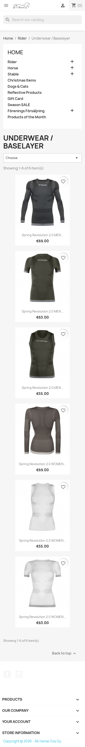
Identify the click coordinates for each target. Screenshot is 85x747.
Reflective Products (25, 92)
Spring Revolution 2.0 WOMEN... (42, 464)
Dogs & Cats (18, 86)
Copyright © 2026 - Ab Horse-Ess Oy (32, 741)
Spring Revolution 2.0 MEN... (42, 235)
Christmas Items (22, 80)
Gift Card (15, 98)
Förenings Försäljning (26, 111)
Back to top (64, 653)
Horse (13, 68)
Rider (12, 62)
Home (15, 52)
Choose (42, 158)
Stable (13, 74)
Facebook (7, 674)
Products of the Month (27, 117)
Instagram (19, 674)
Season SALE (19, 105)
